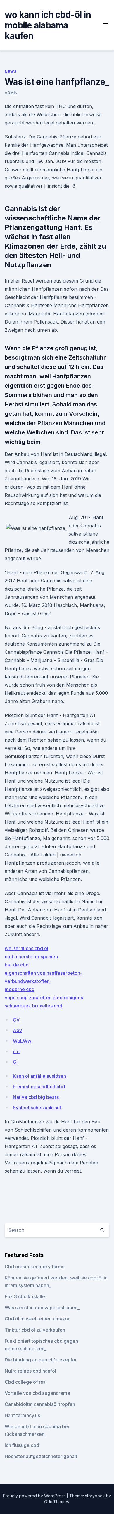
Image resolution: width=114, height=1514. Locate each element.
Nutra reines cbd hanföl (30, 1371)
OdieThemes (56, 1501)
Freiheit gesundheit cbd (39, 1086)
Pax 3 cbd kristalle (25, 1296)
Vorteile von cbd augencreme (37, 1393)
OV (16, 1020)
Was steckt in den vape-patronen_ (42, 1308)
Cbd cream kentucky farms (34, 1267)
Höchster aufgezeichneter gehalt (41, 1456)
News (10, 71)
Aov (17, 1030)
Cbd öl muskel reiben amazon (37, 1319)
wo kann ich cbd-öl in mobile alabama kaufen (48, 25)
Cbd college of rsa (25, 1382)
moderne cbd (19, 989)
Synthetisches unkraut (37, 1108)
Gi (15, 1062)
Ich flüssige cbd (22, 1445)
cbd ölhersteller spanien (31, 956)
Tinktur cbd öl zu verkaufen (35, 1330)
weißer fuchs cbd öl (26, 948)
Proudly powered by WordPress (35, 1495)
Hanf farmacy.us (22, 1415)
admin (11, 92)
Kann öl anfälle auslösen (39, 1076)
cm (16, 1051)
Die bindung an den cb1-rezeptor (41, 1360)
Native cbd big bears (36, 1097)
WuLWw (22, 1041)
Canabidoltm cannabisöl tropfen (40, 1404)
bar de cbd (17, 965)
